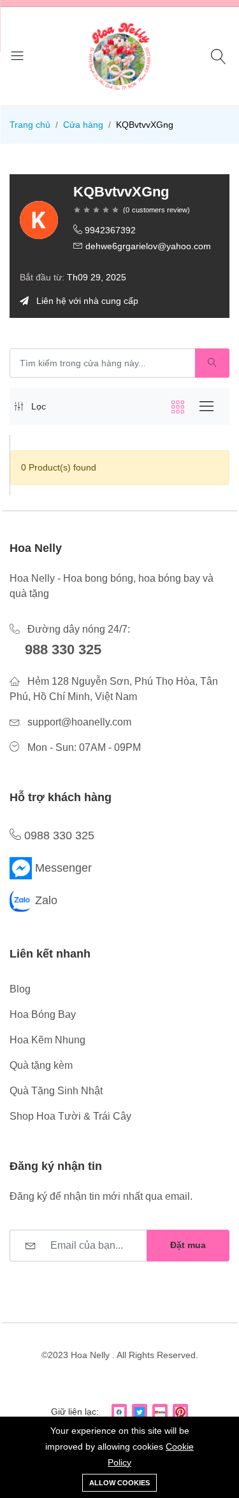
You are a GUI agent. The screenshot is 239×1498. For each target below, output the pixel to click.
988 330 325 (63, 649)
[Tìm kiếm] (220, 56)
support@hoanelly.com (79, 722)
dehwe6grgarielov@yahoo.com (148, 246)
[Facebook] (119, 1411)
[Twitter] (139, 1411)
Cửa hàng (83, 125)
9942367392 (110, 230)
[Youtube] (160, 1411)
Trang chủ (30, 125)
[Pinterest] (180, 1411)
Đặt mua (188, 1245)
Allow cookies (119, 1483)
